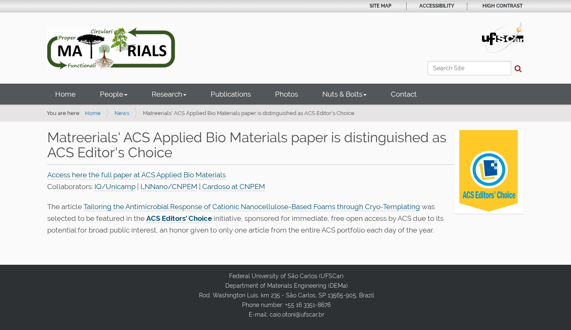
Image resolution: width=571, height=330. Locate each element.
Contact (404, 94)
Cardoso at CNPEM (233, 186)
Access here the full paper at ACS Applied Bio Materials (136, 175)
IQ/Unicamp (114, 186)
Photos (286, 94)
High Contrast (502, 6)
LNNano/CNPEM (168, 186)
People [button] (111, 94)
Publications (231, 94)
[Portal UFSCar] (503, 37)
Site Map (380, 6)
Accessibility (436, 6)
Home (65, 94)
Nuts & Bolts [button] (342, 94)
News (122, 113)
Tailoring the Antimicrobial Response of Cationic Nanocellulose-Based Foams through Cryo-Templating (252, 206)
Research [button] (167, 94)
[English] (111, 48)
